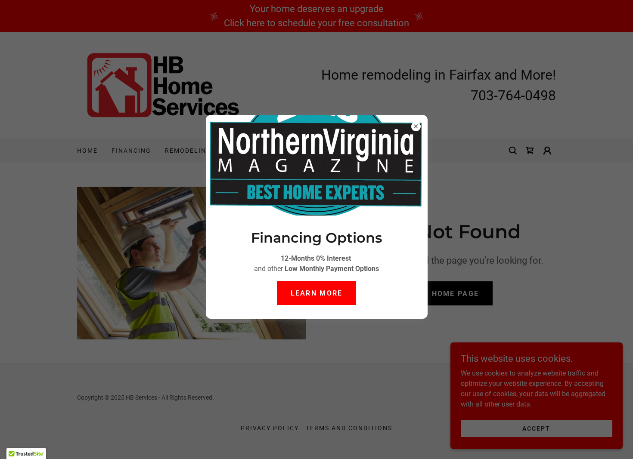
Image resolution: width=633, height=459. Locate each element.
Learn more (317, 293)
